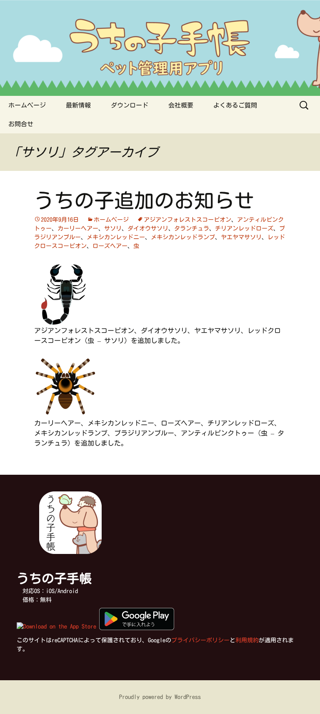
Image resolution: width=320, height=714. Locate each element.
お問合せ (20, 124)
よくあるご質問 (235, 105)
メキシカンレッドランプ (183, 237)
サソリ (113, 228)
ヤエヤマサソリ (241, 237)
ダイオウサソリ (148, 228)
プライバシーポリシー (200, 640)
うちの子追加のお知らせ (144, 200)
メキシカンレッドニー (116, 237)
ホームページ (27, 105)
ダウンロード (129, 105)
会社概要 (180, 105)
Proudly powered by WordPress (160, 697)
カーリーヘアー (78, 228)
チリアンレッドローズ (244, 228)
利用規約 (247, 640)
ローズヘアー (110, 246)
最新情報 (78, 105)
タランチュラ (191, 228)
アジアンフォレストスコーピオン (187, 220)
